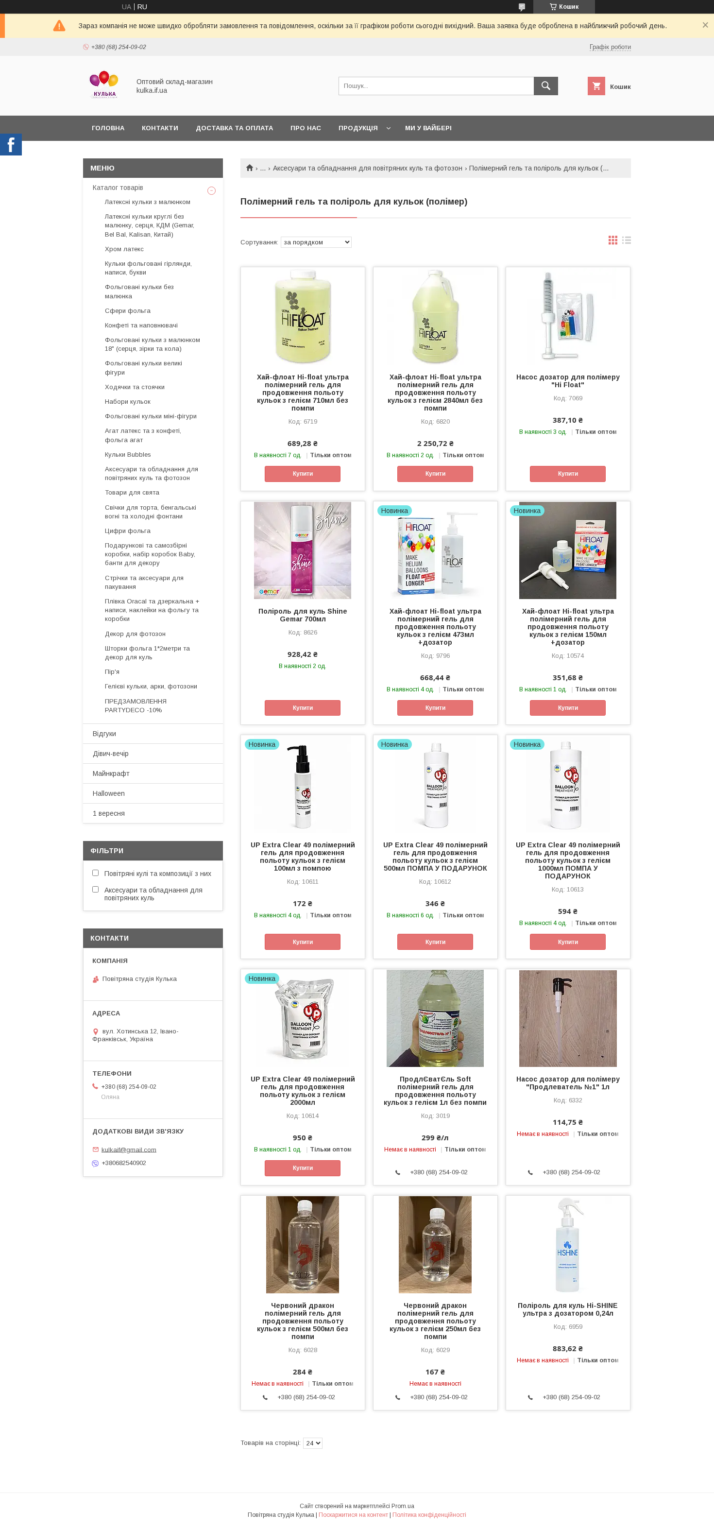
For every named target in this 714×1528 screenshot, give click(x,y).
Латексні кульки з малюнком (147, 202)
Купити (303, 473)
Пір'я (112, 671)
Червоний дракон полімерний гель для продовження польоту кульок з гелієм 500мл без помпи (302, 1321)
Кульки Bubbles (128, 454)
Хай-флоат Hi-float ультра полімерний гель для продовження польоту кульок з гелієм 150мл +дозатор (568, 626)
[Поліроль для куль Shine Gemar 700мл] (303, 550)
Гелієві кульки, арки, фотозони (151, 686)
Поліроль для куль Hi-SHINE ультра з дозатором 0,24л (568, 1309)
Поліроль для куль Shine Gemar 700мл (302, 615)
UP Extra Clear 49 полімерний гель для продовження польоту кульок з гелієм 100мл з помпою (303, 856)
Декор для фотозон (135, 633)
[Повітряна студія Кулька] (104, 103)
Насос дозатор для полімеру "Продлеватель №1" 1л (568, 1083)
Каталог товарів (118, 187)
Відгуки (104, 734)
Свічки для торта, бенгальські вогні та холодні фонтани (150, 512)
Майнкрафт (111, 773)
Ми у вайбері (428, 128)
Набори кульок (128, 401)
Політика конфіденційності (429, 1514)
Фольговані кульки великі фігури (143, 368)
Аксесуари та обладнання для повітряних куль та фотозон (367, 168)
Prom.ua (402, 1506)
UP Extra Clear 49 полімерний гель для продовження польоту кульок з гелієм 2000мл (303, 1090)
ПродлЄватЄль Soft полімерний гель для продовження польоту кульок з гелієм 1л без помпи (435, 1090)
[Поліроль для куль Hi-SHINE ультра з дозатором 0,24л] (568, 1244)
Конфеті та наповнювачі (141, 325)
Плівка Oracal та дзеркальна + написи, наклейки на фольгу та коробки (152, 610)
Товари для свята (132, 492)
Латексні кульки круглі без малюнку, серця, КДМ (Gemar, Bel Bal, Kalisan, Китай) (149, 225)
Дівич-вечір (111, 753)
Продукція (358, 128)
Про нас (305, 128)
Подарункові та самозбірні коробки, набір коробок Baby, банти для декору (150, 554)
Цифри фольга (128, 530)
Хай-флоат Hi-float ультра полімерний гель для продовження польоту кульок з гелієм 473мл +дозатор (435, 626)
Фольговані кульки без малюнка (139, 291)
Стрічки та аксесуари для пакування (144, 582)
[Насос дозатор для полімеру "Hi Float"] (568, 315)
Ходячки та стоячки (135, 387)
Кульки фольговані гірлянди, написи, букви (148, 268)
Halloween (109, 793)
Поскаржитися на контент (353, 1514)
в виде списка (626, 242)
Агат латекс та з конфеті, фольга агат (143, 435)
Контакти (160, 128)
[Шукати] (546, 86)
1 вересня (109, 813)
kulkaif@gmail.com (129, 1149)
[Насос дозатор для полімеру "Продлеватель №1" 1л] (568, 1017)
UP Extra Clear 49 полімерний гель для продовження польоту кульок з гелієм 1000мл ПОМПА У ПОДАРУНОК (568, 860)
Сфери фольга (128, 310)
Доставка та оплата (234, 128)
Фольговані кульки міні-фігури (151, 416)
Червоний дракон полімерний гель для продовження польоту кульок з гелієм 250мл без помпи (435, 1321)
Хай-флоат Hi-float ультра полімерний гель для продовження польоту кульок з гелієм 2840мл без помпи (435, 392)
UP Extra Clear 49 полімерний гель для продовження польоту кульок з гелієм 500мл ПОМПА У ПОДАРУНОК (435, 856)
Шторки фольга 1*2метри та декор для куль (147, 653)
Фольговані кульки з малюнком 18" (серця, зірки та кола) (152, 344)
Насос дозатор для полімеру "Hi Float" (568, 381)
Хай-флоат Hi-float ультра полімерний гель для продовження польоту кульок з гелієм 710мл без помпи (303, 392)
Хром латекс (124, 249)
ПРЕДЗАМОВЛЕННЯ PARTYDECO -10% (136, 706)
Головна (108, 128)
